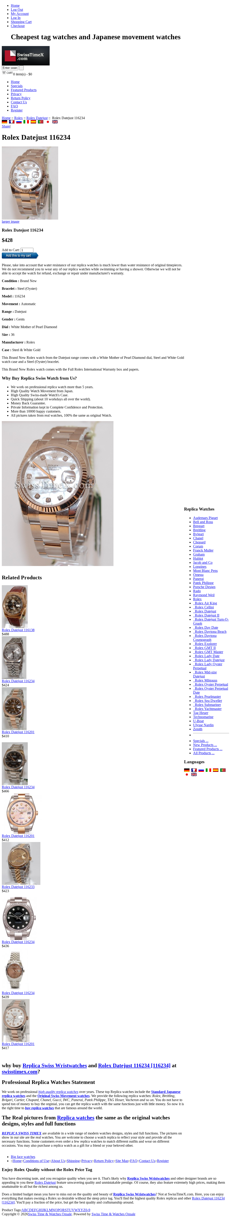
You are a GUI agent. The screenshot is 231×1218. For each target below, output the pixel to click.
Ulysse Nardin (203, 725)
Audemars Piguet (205, 518)
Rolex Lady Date (206, 656)
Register (17, 110)
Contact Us (19, 102)
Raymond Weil (204, 595)
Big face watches (23, 1157)
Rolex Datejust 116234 (18, 681)
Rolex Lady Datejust (208, 660)
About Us (58, 1161)
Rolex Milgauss (205, 680)
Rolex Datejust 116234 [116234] (134, 1065)
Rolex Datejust (37, 118)
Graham (199, 554)
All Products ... (204, 753)
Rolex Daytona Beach (209, 631)
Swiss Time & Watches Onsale (50, 1214)
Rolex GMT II (204, 648)
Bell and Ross (203, 522)
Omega (198, 575)
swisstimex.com (19, 1071)
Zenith (197, 729)
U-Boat (198, 721)
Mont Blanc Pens (205, 571)
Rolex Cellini (203, 607)
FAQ (14, 106)
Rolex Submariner (207, 705)
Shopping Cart (21, 22)
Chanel (198, 538)
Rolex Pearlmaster (207, 696)
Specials (17, 86)
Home (15, 5)
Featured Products (24, 90)
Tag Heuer (200, 713)
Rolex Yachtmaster (207, 709)
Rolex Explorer (205, 644)
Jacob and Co (203, 562)
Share (6, 126)
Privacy (16, 94)
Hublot (198, 558)
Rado (197, 591)
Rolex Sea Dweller (207, 701)
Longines (199, 566)
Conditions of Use (36, 1161)
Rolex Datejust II (206, 615)
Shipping (73, 1161)
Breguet (198, 526)
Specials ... (200, 741)
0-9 (87, 1210)
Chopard (199, 542)
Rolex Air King (205, 603)
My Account (20, 14)
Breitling (199, 530)
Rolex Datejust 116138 (18, 630)
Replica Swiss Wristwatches (55, 1065)
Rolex (18, 118)
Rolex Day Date (205, 627)
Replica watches (75, 1118)
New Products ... (205, 745)
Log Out (17, 10)
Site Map (122, 1161)
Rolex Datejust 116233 (18, 887)
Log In (16, 18)
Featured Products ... (207, 749)
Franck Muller (203, 550)
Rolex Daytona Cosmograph (205, 638)
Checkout (18, 26)
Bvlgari (198, 534)
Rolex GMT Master (208, 652)
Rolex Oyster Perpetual (210, 684)
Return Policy (20, 98)
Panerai (198, 579)
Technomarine (203, 717)
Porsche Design (204, 587)
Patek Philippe (203, 583)
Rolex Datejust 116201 (18, 732)
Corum (198, 546)
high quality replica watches (58, 1092)
